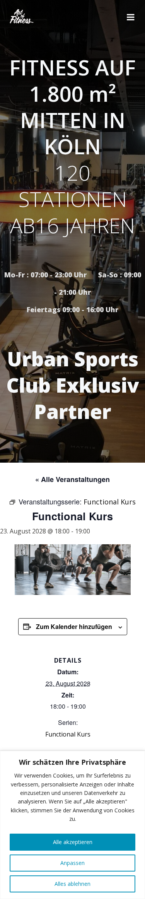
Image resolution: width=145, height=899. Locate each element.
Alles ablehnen (72, 883)
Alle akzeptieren (72, 842)
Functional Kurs (67, 734)
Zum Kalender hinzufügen (74, 626)
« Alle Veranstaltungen (72, 479)
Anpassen (72, 863)
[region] (72, 825)
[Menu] (130, 17)
